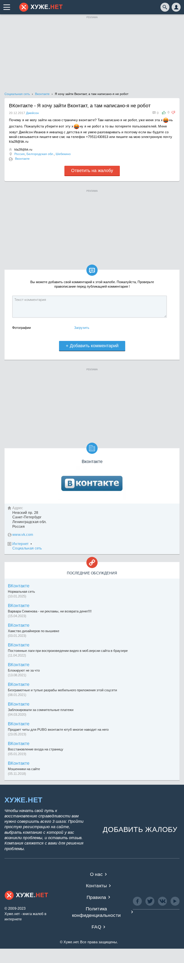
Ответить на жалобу (92, 170)
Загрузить (81, 328)
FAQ (96, 926)
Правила (96, 897)
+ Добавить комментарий (92, 345)
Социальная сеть (27, 548)
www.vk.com (22, 534)
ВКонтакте (18, 585)
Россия (19, 154)
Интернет (20, 544)
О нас (96, 874)
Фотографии (21, 328)
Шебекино (63, 154)
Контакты (96, 885)
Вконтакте (22, 158)
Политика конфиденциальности (96, 912)
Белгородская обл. (40, 154)
